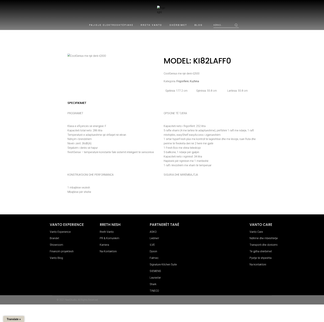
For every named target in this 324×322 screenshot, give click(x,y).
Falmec (154, 258)
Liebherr (154, 238)
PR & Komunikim (109, 238)
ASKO (153, 231)
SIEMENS (155, 271)
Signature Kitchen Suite (163, 264)
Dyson (153, 251)
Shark (153, 284)
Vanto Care (256, 231)
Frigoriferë (183, 81)
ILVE (152, 244)
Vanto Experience (60, 231)
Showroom (56, 244)
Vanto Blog (56, 258)
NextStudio (71, 299)
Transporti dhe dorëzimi (263, 244)
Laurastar (155, 277)
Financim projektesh (62, 251)
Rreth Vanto (107, 231)
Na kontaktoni (258, 264)
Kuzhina (194, 81)
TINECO (154, 290)
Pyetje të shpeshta (261, 258)
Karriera (104, 244)
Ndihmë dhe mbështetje (264, 238)
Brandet (54, 238)
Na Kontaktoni (108, 251)
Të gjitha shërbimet (261, 251)
